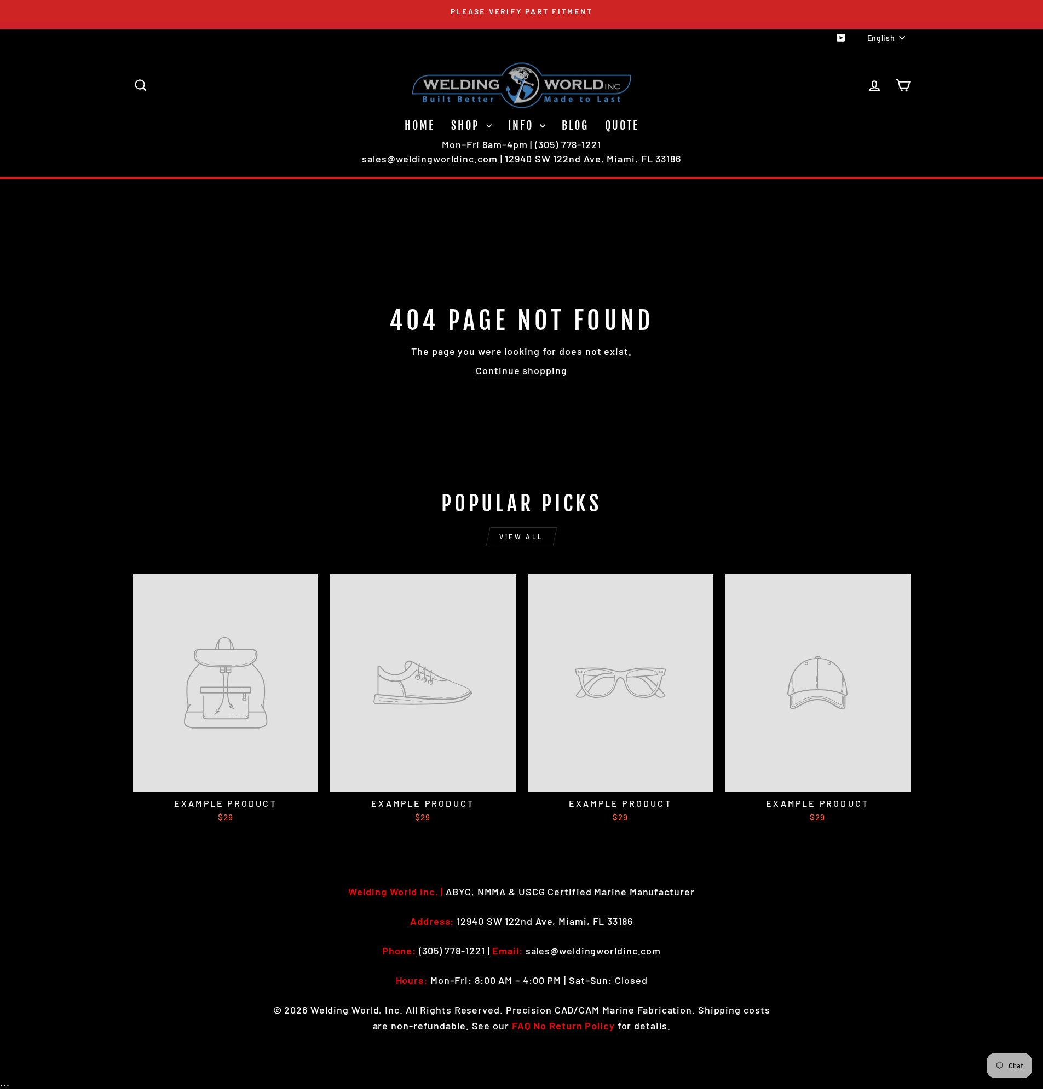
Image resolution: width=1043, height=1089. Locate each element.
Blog (575, 125)
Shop (467, 125)
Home (420, 125)
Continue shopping (521, 370)
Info (522, 125)
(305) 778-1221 (568, 144)
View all (521, 536)
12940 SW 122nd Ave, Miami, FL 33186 (593, 159)
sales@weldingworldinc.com (430, 159)
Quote (622, 125)
